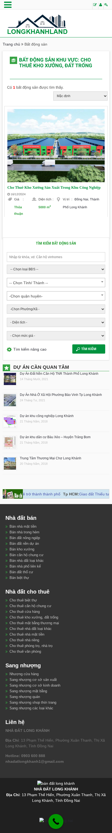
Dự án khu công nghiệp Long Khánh (47, 416)
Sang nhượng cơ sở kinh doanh (35, 685)
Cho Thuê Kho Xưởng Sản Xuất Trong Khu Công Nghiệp (54, 188)
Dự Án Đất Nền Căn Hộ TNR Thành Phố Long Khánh (59, 374)
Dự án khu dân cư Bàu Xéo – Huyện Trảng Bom (55, 437)
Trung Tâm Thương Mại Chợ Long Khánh (50, 458)
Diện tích (46, 199)
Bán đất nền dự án (24, 544)
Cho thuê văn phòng (25, 651)
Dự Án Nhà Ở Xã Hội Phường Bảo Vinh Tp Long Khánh (61, 395)
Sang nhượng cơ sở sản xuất (33, 680)
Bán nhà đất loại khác (27, 561)
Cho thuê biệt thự (23, 600)
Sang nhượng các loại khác (31, 708)
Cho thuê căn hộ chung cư (30, 606)
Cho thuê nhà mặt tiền (27, 634)
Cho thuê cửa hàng (25, 612)
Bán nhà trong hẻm (24, 532)
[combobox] (56, 282)
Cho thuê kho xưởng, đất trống (34, 617)
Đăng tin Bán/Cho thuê (95, 6)
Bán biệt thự (19, 578)
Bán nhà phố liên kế (25, 566)
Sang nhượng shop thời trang (33, 702)
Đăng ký (100, 6)
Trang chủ (11, 44)
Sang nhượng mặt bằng (28, 691)
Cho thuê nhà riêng (24, 640)
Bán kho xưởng (22, 549)
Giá (19, 199)
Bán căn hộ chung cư (26, 555)
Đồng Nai (81, 199)
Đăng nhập (106, 6)
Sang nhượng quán (25, 697)
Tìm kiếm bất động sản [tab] (56, 243)
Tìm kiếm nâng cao (29, 349)
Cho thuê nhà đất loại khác (31, 629)
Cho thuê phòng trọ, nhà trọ (31, 646)
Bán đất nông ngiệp (25, 538)
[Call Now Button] (55, 821)
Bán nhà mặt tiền (23, 526)
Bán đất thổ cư (21, 572)
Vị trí (67, 199)
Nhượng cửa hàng (24, 674)
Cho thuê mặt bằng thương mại (34, 623)
